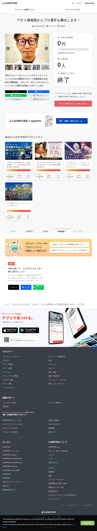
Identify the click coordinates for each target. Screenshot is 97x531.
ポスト (17, 92)
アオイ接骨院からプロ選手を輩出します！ (58, 304)
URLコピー (40, 95)
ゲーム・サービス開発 (10, 376)
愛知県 (62, 26)
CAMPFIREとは (53, 447)
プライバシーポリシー (56, 479)
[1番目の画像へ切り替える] (9, 67)
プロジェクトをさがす (21, 304)
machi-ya (6, 486)
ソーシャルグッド (9, 387)
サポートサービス (54, 424)
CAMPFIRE (6, 447)
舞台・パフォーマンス (56, 383)
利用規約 (51, 472)
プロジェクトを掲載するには (24, 9)
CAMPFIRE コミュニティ (11, 451)
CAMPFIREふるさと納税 (11, 470)
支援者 (45, 231)
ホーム (13, 231)
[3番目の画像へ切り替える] (27, 67)
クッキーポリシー (54, 499)
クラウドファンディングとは (12, 424)
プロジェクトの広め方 (10, 432)
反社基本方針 (53, 491)
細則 (50, 476)
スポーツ (52, 26)
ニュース (51, 455)
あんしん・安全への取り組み (58, 451)
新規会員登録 (89, 3)
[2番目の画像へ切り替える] (18, 67)
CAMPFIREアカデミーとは (12, 420)
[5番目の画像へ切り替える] (45, 67)
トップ (6, 304)
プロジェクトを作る (9, 402)
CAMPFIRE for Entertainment (12, 462)
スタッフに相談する (55, 402)
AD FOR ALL (7, 474)
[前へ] (8, 48)
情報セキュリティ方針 (56, 487)
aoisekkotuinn (40, 26)
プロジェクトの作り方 (10, 428)
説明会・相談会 (53, 420)
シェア (40, 92)
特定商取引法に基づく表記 (57, 483)
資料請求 (6, 406)
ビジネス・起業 (8, 380)
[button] (72, 121)
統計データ (52, 432)
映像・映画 (52, 372)
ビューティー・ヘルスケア (57, 380)
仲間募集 (61, 231)
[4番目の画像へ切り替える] (36, 67)
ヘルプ (50, 458)
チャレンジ (52, 364)
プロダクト (6, 360)
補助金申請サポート (9, 490)
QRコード (40, 99)
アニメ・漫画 (7, 368)
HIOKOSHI (6, 478)
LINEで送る (17, 95)
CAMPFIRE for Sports (10, 466)
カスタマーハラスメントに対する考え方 (62, 495)
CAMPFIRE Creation (10, 455)
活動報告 (29, 231)
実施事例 (51, 428)
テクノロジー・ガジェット (12, 356)
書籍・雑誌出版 (53, 376)
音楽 (50, 360)
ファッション (7, 372)
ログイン (79, 3)
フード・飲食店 (8, 364)
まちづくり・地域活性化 (56, 356)
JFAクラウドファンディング (12, 482)
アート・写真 (7, 383)
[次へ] (46, 48)
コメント (77, 231)
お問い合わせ (53, 462)
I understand (87, 523)
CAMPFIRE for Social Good (12, 458)
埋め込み (17, 99)
